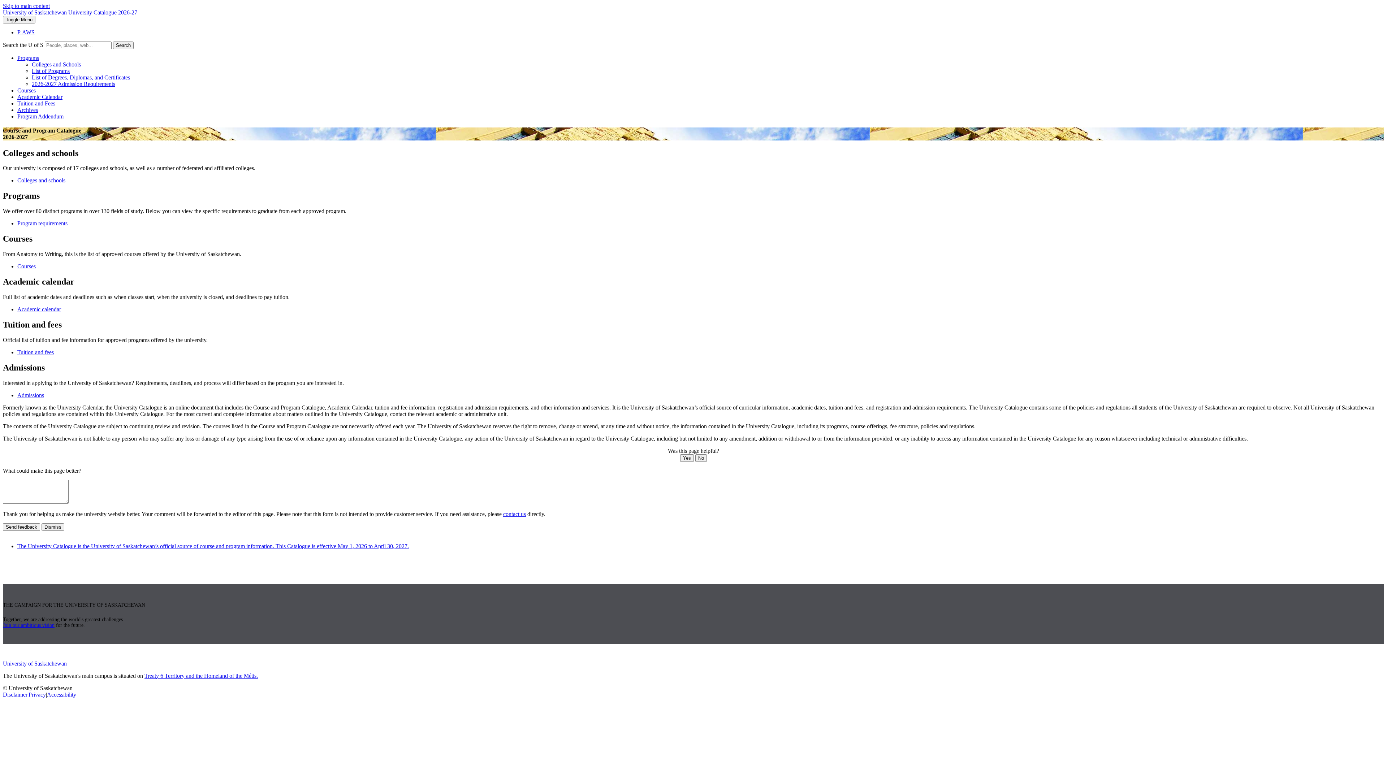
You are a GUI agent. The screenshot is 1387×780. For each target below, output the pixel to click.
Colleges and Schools (56, 64)
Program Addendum (40, 116)
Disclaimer (15, 695)
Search (123, 45)
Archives (27, 110)
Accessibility (61, 695)
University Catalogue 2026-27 (102, 12)
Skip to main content (26, 6)
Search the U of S (23, 45)
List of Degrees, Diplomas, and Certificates (81, 77)
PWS (26, 32)
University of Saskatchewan (35, 12)
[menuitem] (700, 71)
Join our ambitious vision (29, 625)
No (701, 458)
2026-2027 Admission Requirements (73, 84)
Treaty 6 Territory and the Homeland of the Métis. (201, 676)
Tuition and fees (35, 352)
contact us (514, 514)
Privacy (37, 695)
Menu (19, 19)
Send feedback (21, 527)
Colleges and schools (41, 180)
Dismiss (52, 527)
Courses (26, 90)
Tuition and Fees (36, 103)
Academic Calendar (39, 97)
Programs (28, 58)
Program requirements (42, 223)
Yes (687, 458)
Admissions (30, 395)
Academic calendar (39, 309)
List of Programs (51, 71)
